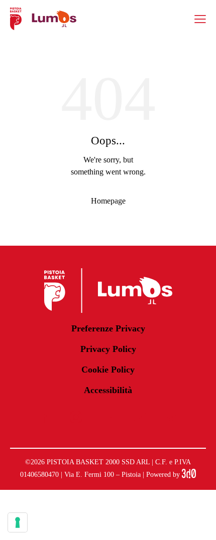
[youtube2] (140, 417)
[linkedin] (108, 417)
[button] (200, 19)
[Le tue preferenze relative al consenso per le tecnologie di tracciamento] (17, 522)
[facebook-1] (44, 417)
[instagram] (76, 417)
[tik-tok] (172, 417)
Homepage (108, 201)
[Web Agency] (189, 474)
